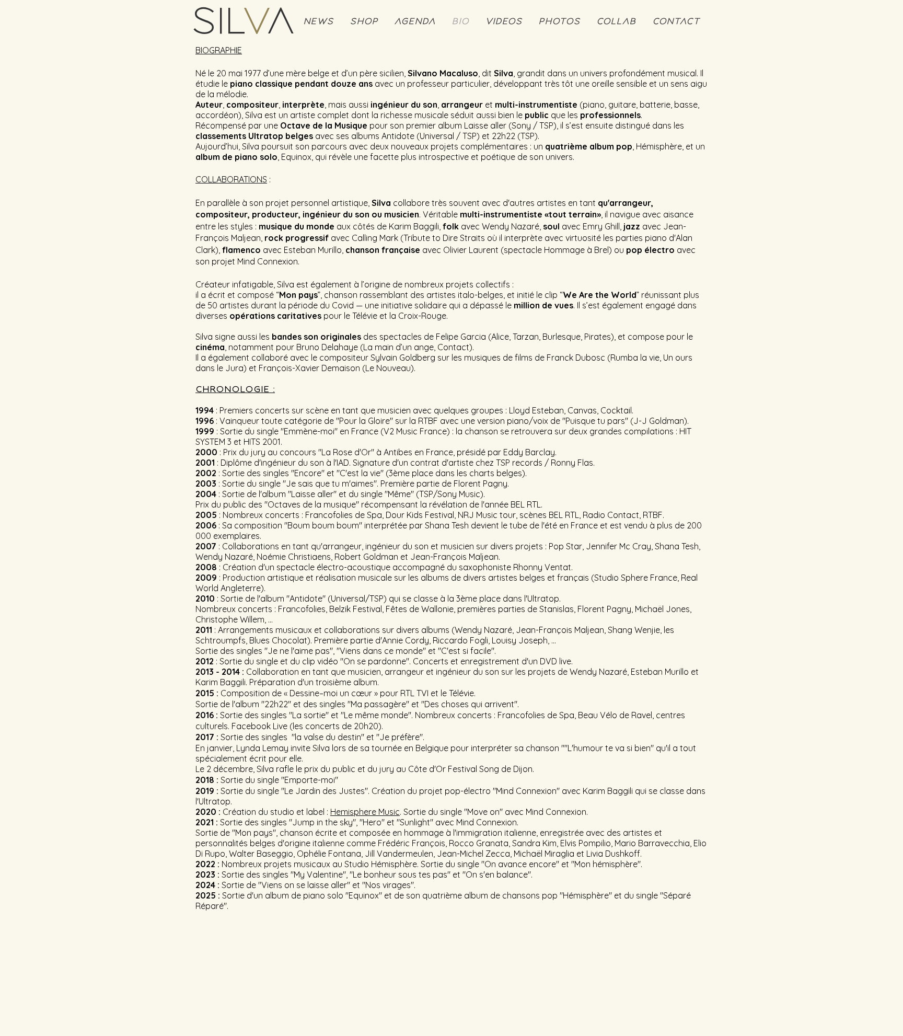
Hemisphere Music (365, 812)
